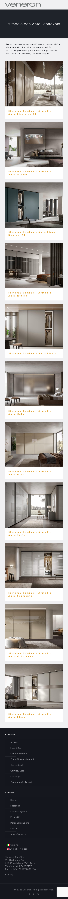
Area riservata (18, 834)
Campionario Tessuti (21, 782)
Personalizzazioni (19, 823)
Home (13, 800)
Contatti (14, 828)
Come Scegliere (18, 811)
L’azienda (15, 805)
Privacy (9, 874)
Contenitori (16, 765)
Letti (17, 770)
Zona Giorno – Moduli (22, 759)
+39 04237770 (24, 866)
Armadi (14, 742)
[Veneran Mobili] (23, 5)
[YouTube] (34, 894)
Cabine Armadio (19, 753)
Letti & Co (15, 748)
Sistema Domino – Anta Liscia (32, 353)
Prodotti (15, 817)
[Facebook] (29, 894)
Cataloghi (15, 776)
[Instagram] (38, 894)
